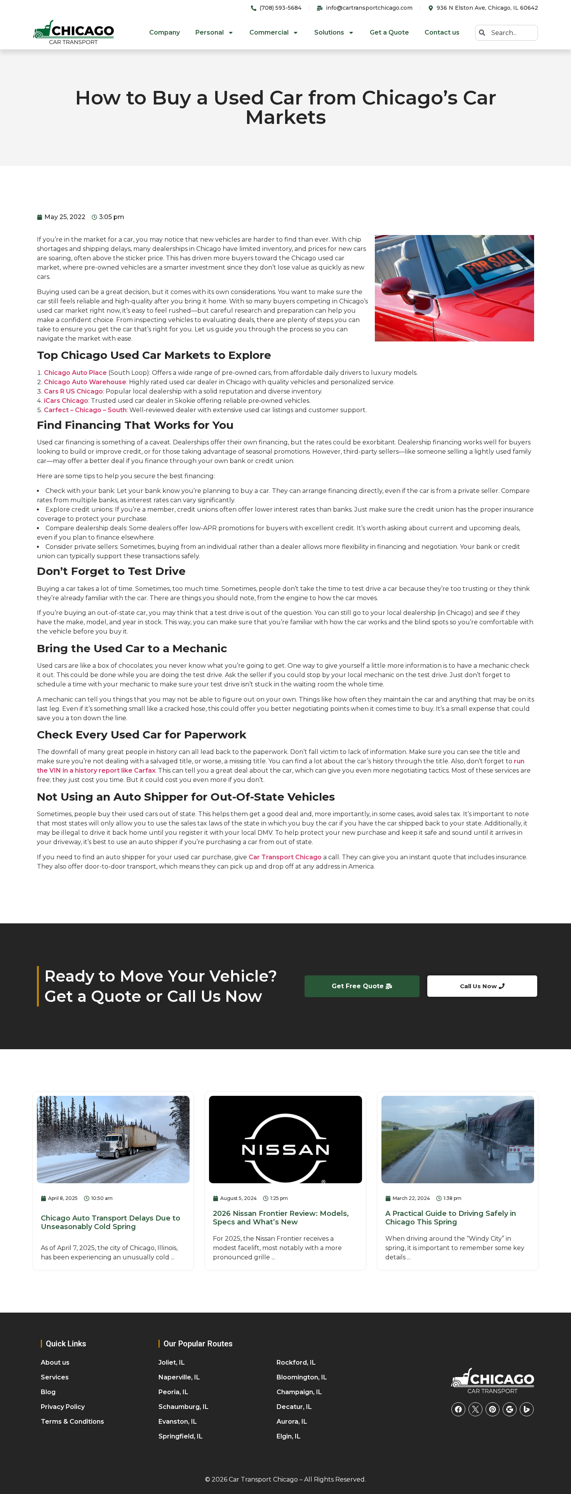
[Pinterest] (493, 1409)
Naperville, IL (179, 1377)
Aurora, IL (292, 1421)
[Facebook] (458, 1409)
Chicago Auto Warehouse (85, 382)
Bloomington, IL (302, 1377)
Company (164, 32)
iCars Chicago (66, 400)
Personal (209, 32)
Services (55, 1377)
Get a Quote (389, 32)
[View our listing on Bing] (527, 1409)
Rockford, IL (296, 1362)
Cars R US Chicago (73, 391)
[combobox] (506, 33)
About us (55, 1362)
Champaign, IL (299, 1392)
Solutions (329, 32)
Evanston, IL (177, 1421)
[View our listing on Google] (510, 1409)
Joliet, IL (171, 1362)
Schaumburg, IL (183, 1406)
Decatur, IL (294, 1406)
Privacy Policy (63, 1406)
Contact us (442, 32)
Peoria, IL (173, 1392)
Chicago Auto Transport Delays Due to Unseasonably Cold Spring (110, 1222)
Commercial (269, 32)
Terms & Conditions (72, 1421)
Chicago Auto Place (75, 372)
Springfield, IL (180, 1436)
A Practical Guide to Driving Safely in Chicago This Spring (450, 1217)
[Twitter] (475, 1409)
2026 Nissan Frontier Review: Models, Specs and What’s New (281, 1217)
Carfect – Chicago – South (85, 410)
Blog (48, 1392)
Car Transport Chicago (285, 857)
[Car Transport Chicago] (492, 1381)
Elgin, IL (289, 1436)
